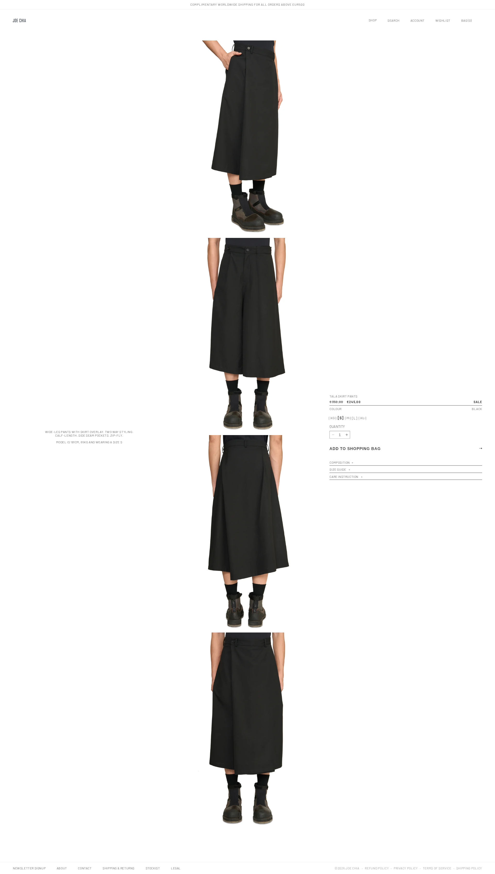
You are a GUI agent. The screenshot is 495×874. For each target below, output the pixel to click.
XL (362, 418)
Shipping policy (469, 868)
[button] (370, 20)
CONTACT (85, 868)
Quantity (337, 426)
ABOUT (62, 868)
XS (332, 418)
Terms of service (437, 868)
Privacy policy (406, 868)
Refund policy (377, 868)
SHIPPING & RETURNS (119, 868)
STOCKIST (153, 868)
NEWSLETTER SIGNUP (29, 868)
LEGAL (176, 868)
